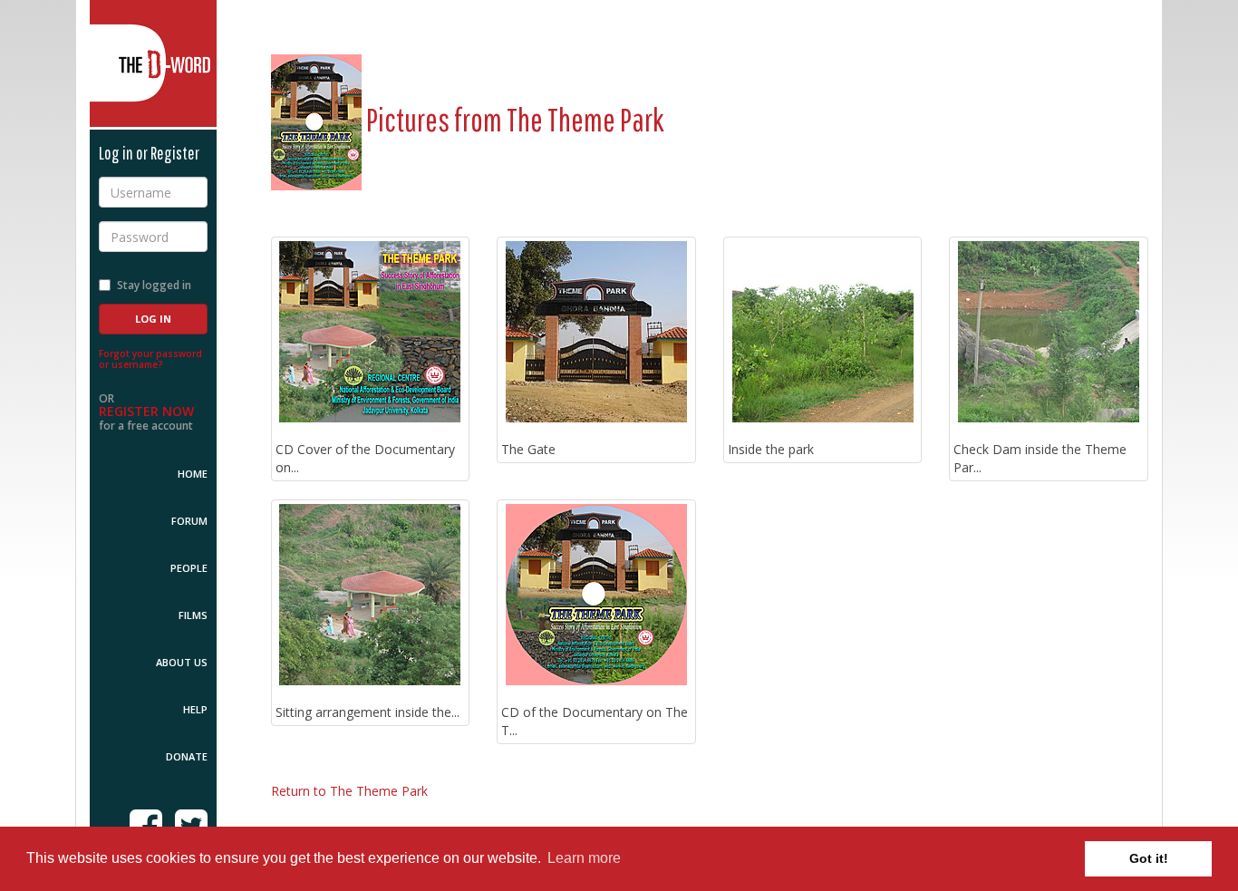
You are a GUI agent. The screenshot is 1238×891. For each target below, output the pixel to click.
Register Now (146, 411)
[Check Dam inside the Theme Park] (1048, 331)
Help (195, 709)
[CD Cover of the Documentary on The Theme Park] (371, 331)
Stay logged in (154, 285)
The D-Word (153, 63)
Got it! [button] (1148, 858)
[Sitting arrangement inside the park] (371, 594)
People (189, 568)
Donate (187, 756)
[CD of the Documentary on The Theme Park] (596, 594)
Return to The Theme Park (349, 790)
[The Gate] (596, 331)
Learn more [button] (584, 858)
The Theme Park (585, 119)
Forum (189, 521)
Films (193, 615)
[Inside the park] (823, 331)
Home (193, 473)
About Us (182, 662)
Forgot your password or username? (150, 359)
